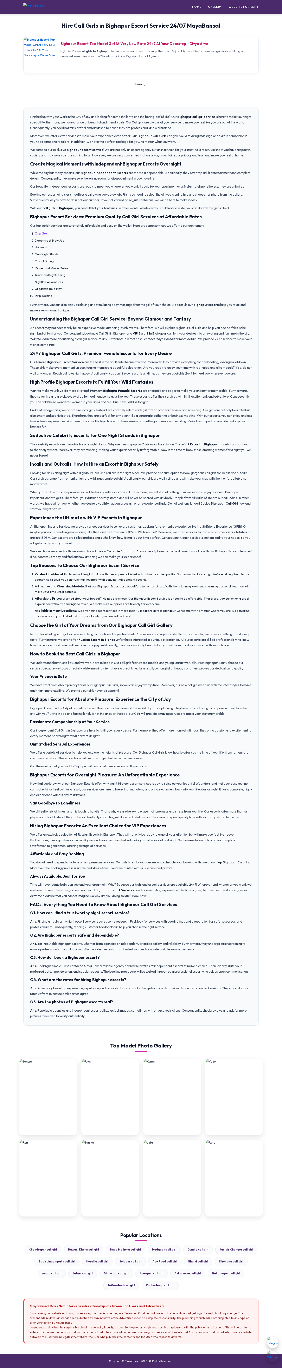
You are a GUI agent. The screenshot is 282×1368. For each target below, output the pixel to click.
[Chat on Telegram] (272, 1342)
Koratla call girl (97, 1261)
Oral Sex (41, 233)
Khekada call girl (231, 1261)
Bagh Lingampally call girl (57, 1261)
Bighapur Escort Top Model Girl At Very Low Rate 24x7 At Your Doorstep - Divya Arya (134, 43)
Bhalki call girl (198, 1261)
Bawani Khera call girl (83, 1249)
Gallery (215, 7)
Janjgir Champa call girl (236, 1249)
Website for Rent (244, 7)
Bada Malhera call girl (125, 1249)
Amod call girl (52, 1273)
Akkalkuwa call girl (188, 1273)
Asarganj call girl (152, 1273)
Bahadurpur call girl (226, 1273)
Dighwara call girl (116, 1273)
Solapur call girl (130, 1261)
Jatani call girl (83, 1273)
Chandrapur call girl (43, 1249)
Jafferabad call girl (121, 1285)
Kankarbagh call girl (160, 1285)
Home (196, 7)
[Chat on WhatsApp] (272, 1356)
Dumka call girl (198, 1249)
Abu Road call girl (165, 1261)
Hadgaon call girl (164, 1249)
